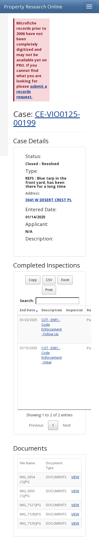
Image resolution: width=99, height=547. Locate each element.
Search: (27, 300)
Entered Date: (40, 209)
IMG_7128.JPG (30, 514)
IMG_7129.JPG (30, 523)
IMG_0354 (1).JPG (27, 479)
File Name (27, 463)
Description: (39, 239)
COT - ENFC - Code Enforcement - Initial (51, 355)
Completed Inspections (46, 265)
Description (51, 310)
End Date (27, 310)
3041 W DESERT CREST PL (48, 199)
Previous (36, 425)
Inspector (74, 310)
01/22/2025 (28, 320)
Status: (33, 156)
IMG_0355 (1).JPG (27, 493)
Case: (46, 118)
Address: (32, 193)
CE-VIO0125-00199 (46, 118)
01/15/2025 (28, 348)
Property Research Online (33, 6)
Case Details (31, 140)
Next (67, 425)
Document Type (54, 465)
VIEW (75, 477)
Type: (31, 171)
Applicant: (36, 224)
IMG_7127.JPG (30, 505)
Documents (30, 448)
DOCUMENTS (56, 477)
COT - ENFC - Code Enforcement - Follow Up (51, 327)
